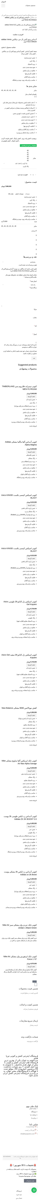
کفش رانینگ (17, 138)
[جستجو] (3, 5)
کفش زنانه (32, 53)
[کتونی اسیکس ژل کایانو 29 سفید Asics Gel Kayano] (30, 646)
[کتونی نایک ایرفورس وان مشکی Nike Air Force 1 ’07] (30, 948)
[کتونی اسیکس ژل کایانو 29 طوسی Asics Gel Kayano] (30, 593)
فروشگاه (30, 15)
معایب (35, 317)
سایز (34, 158)
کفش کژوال (15, 141)
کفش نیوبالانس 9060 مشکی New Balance (19, 708)
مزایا (35, 309)
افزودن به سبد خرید (22, 174)
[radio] (15, 151)
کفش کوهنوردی (6, 141)
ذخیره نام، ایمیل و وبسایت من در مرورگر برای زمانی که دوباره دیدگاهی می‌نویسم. (20, 346)
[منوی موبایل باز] (36, 2)
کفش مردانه (24, 53)
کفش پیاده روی (26, 138)
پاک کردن (26, 166)
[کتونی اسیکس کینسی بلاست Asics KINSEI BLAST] (30, 487)
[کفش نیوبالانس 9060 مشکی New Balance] (30, 700)
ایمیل (35, 334)
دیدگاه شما (33, 287)
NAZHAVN (8, 1156)
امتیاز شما (33, 281)
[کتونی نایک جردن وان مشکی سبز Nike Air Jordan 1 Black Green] (30, 917)
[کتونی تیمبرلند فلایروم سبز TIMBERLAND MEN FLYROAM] (30, 378)
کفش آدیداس (22, 15)
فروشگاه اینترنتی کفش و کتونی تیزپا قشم (22, 1057)
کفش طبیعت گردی (7, 138)
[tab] (27, 194)
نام (35, 326)
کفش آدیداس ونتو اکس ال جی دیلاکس (13, 51)
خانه (35, 15)
